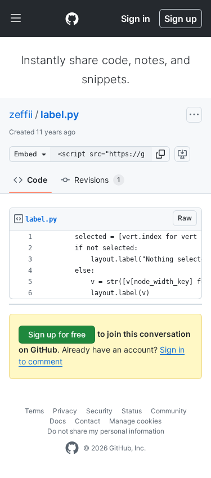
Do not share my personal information (105, 431)
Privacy (65, 411)
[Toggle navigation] (16, 18)
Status (132, 411)
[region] (105, 265)
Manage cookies (135, 421)
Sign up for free (57, 334)
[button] (160, 154)
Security (99, 411)
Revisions (97, 179)
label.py (60, 114)
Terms (34, 411)
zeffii (21, 114)
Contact (87, 421)
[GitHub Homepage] (72, 448)
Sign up (180, 18)
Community (169, 411)
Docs (58, 421)
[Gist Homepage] (72, 18)
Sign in (135, 18)
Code (37, 179)
